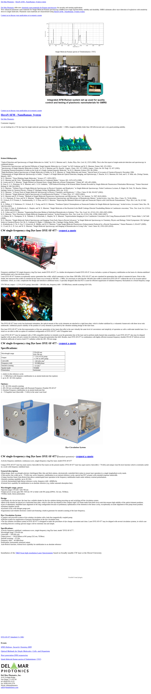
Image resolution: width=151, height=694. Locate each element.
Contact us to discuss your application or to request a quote (21, 15)
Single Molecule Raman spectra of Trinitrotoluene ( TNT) (21, 659)
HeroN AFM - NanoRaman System (21, 114)
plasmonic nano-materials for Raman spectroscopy (39, 8)
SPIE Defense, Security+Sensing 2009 (16, 647)
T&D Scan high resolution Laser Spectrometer (34, 553)
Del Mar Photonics (7, 2)
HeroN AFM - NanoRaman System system (30, 2)
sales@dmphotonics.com (9, 687)
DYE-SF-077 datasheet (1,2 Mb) (12, 637)
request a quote (67, 230)
